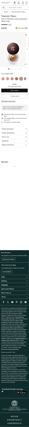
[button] (27, 2)
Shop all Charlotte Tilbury (18, 12)
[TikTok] (26, 302)
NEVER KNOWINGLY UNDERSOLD (14, 419)
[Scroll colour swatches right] (26, 79)
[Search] (3, 7)
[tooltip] (26, 28)
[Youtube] (12, 302)
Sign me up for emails (8, 259)
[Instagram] (21, 302)
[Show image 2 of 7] (27, 49)
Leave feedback (7, 271)
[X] (8, 302)
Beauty (6, 12)
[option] (3, 79)
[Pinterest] (17, 302)
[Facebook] (3, 302)
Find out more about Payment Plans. (10, 349)
